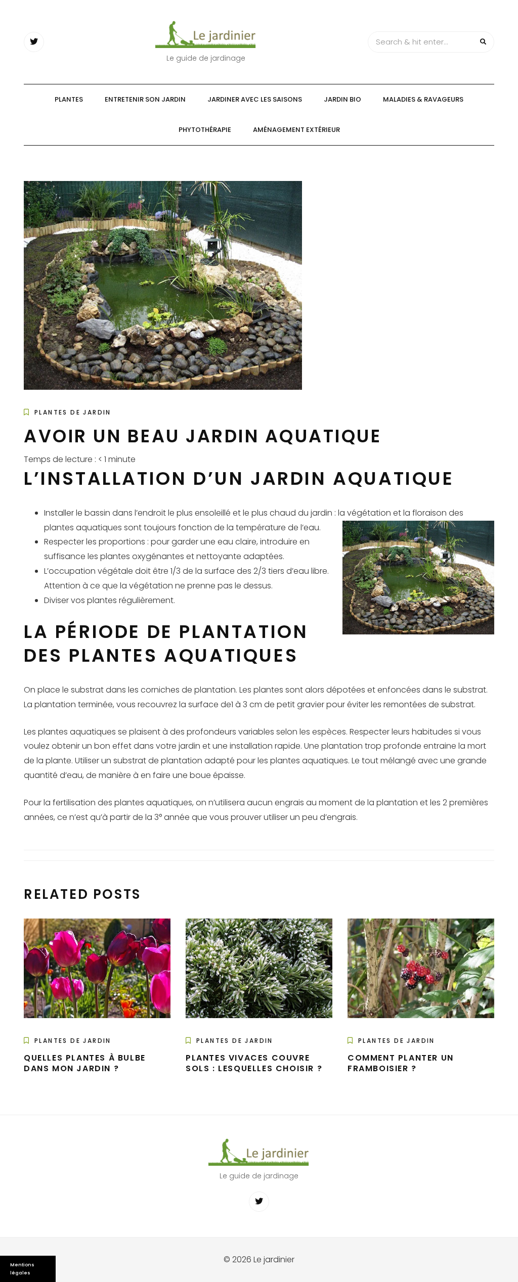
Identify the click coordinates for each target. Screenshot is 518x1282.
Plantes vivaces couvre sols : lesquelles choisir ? (254, 1063)
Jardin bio (342, 99)
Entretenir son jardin (145, 99)
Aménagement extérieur (296, 129)
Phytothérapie (205, 129)
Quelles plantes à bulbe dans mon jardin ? (85, 1063)
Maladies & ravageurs (423, 99)
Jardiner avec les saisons (254, 99)
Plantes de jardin (72, 412)
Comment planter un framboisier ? (401, 1063)
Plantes (69, 99)
